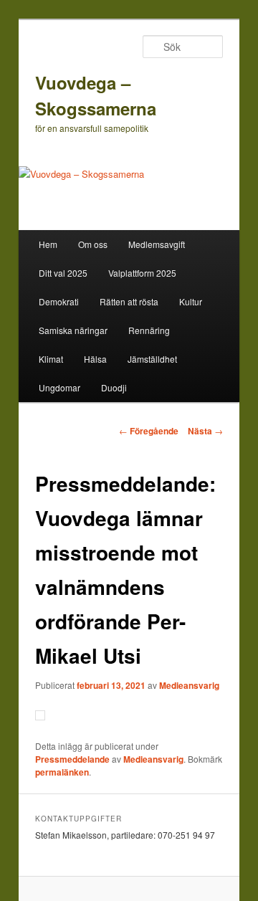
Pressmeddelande (72, 759)
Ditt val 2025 (63, 273)
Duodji (114, 387)
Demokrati (59, 301)
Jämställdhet (152, 359)
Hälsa (95, 359)
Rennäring (149, 330)
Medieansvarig (189, 685)
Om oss (93, 244)
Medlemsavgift (156, 244)
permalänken (62, 772)
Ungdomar (59, 387)
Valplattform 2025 (142, 273)
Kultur (190, 301)
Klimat (51, 359)
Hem (48, 244)
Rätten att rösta (129, 301)
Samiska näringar (73, 330)
